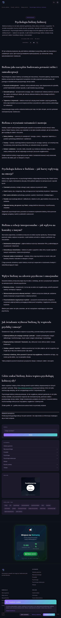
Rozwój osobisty (15, 7)
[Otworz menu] (57, 2)
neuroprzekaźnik (25, 505)
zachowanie (7, 508)
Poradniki (34, 577)
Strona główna (5, 7)
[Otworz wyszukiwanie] (53, 2)
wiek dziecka (19, 511)
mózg (6, 505)
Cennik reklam (35, 593)
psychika (48, 505)
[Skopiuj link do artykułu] (37, 42)
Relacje (34, 584)
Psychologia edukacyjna (38, 582)
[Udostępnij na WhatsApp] (34, 42)
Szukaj (30, 434)
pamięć (14, 508)
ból (10, 505)
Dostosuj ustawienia (36, 614)
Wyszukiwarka (5, 598)
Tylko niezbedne (24, 614)
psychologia (16, 505)
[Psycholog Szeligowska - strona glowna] (3, 2)
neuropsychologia (22, 508)
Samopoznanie (24, 7)
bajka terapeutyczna (9, 511)
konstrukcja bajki (51, 508)
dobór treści (42, 508)
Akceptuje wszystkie (49, 614)
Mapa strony (5, 595)
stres (43, 505)
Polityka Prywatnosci (10, 610)
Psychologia (35, 579)
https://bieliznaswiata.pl (25, 388)
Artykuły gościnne (36, 572)
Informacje (34, 595)
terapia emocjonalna (33, 508)
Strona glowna (5, 593)
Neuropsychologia (36, 574)
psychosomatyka (35, 505)
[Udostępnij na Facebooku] (30, 42)
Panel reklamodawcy (37, 598)
